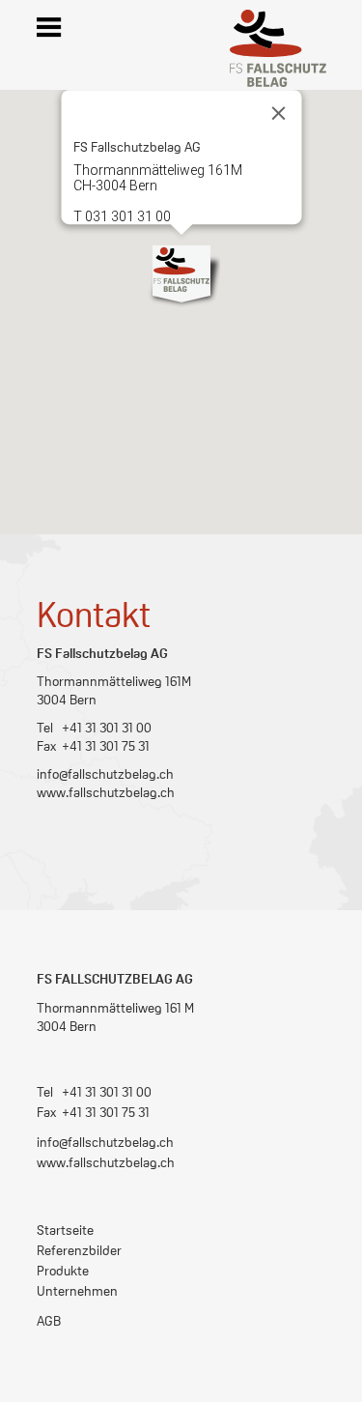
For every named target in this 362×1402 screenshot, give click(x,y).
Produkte (63, 1269)
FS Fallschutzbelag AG (115, 978)
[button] (181, 273)
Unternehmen (77, 1290)
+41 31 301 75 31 (106, 1111)
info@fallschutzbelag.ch (105, 773)
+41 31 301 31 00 (107, 1091)
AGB (49, 1320)
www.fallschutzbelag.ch (106, 791)
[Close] (278, 113)
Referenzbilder (79, 1249)
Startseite (65, 1229)
